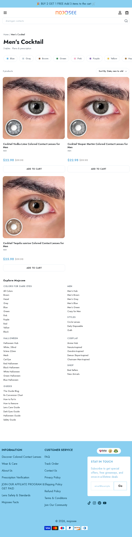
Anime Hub (72, 343)
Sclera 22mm (9, 351)
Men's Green (73, 307)
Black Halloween (11, 367)
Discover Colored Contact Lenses (21, 457)
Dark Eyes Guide (11, 411)
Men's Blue (72, 303)
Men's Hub (72, 291)
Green (63, 58)
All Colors (8, 291)
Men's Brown (73, 295)
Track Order (52, 464)
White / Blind (9, 347)
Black (6, 331)
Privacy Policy (52, 477)
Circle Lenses (73, 322)
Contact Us (51, 471)
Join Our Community (56, 505)
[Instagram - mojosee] (94, 503)
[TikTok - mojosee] (89, 503)
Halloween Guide (11, 415)
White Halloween (11, 371)
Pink (80, 58)
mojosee (71, 521)
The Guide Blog (11, 391)
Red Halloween (10, 363)
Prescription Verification (15, 477)
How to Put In (9, 399)
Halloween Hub (10, 343)
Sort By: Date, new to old (111, 71)
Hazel (6, 299)
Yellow (114, 58)
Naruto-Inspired (74, 347)
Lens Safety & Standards (16, 495)
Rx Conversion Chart (13, 395)
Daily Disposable (75, 326)
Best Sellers (72, 370)
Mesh (5, 355)
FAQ (47, 457)
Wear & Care (9, 464)
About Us (7, 471)
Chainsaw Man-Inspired (78, 359)
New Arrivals (73, 374)
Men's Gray (72, 299)
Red (5, 323)
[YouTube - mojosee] (104, 503)
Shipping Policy (53, 484)
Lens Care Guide (11, 407)
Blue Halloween (10, 379)
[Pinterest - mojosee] (99, 503)
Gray (28, 58)
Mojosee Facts (10, 502)
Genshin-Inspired (75, 351)
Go (120, 486)
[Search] (126, 21)
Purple (96, 58)
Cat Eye (7, 359)
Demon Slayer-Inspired (77, 355)
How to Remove (10, 403)
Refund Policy (53, 491)
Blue (12, 58)
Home (6, 34)
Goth (69, 330)
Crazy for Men (74, 311)
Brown (45, 58)
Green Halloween (11, 375)
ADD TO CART (34, 168)
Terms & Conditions (56, 498)
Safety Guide (9, 419)
